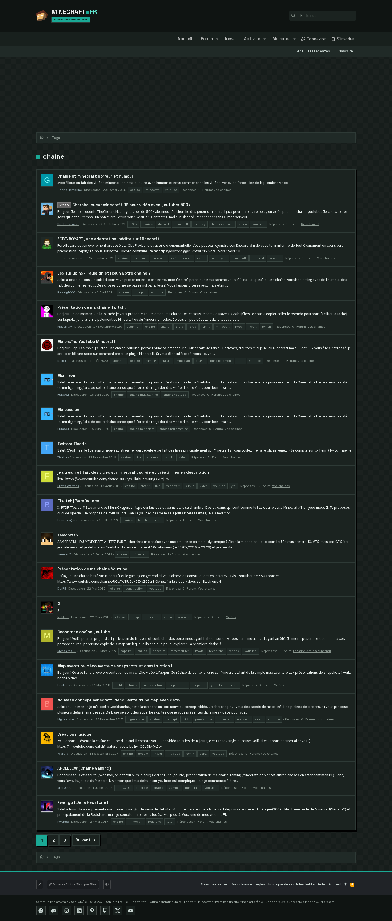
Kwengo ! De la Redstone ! (82, 802)
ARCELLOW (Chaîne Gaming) (84, 768)
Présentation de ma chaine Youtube (92, 568)
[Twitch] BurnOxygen (78, 500)
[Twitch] (105, 910)
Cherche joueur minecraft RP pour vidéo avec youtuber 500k (125, 204)
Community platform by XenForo (79, 902)
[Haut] (345, 884)
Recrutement (310, 224)
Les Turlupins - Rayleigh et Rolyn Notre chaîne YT (105, 273)
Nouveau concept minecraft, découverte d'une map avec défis (118, 700)
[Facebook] (41, 910)
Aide (321, 884)
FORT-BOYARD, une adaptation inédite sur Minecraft (108, 238)
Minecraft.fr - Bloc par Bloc (74, 884)
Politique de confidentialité (291, 884)
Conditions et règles (248, 884)
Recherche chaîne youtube (83, 631)
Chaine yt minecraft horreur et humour (95, 176)
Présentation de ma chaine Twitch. (91, 307)
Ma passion (68, 409)
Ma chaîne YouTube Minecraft (86, 341)
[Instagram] (66, 910)
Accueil (334, 884)
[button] (217, 39)
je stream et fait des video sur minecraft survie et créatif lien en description (133, 472)
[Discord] (53, 910)
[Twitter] (117, 910)
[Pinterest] (92, 910)
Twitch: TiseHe (72, 443)
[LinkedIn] (79, 910)
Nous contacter (214, 884)
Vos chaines (222, 190)
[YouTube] (130, 910)
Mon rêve (66, 375)
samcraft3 (67, 535)
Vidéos (231, 617)
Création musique (74, 734)
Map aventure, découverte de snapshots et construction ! (114, 665)
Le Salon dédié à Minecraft (312, 651)
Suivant (83, 839)
